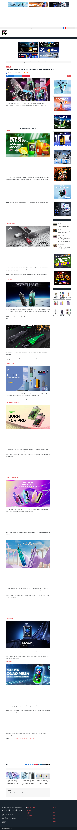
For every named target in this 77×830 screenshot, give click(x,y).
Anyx (8, 66)
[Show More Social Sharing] (31, 76)
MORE (65, 38)
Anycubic (54, 816)
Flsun (54, 815)
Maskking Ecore (10, 363)
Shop (72, 38)
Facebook (4, 821)
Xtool (54, 818)
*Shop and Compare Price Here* (8, 819)
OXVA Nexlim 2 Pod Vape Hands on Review (64, 231)
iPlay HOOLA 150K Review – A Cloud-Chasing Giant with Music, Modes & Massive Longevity (64, 248)
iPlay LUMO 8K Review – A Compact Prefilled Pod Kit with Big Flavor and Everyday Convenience (64, 239)
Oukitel (54, 819)
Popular (55, 219)
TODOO (28, 819)
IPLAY (28, 818)
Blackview (54, 810)
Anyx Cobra (9, 322)
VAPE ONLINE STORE (31, 807)
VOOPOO (29, 810)
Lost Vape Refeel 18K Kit (12, 477)
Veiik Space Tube (10, 223)
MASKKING (29, 815)
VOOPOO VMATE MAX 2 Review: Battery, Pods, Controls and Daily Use (12, 782)
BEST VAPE (43, 38)
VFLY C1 (8, 130)
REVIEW (60, 38)
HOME (2, 38)
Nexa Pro (9, 661)
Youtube (3, 822)
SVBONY (54, 807)
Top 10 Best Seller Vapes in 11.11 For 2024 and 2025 (22, 738)
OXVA (28, 812)
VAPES (37, 38)
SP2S (28, 816)
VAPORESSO (29, 809)
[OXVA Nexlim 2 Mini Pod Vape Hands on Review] (55, 224)
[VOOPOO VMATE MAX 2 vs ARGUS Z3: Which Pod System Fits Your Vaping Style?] (28, 775)
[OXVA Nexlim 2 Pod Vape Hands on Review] (55, 230)
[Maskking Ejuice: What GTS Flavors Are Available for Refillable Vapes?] (43, 775)
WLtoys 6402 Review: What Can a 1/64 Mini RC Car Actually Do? (19, 28)
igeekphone (10, 828)
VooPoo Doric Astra (11, 537)
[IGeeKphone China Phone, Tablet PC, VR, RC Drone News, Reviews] (4, 33)
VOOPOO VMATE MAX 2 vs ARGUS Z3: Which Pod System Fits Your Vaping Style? (28, 782)
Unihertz (54, 813)
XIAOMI (68, 219)
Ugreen (54, 822)
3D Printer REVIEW (62, 219)
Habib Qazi (11, 72)
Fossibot (54, 812)
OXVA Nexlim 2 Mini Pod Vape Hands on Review (64, 225)
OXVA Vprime (10, 279)
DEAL (69, 38)
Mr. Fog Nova (10, 618)
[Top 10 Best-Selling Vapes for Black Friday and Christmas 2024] (28, 89)
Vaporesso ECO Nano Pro (13, 402)
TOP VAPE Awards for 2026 (29, 38)
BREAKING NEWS (8, 38)
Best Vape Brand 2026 (51, 38)
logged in (13, 792)
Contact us (4, 814)
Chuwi (54, 809)
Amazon (15, 38)
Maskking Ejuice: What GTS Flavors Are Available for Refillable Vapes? (43, 782)
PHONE (19, 38)
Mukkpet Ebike (55, 821)
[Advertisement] (38, 17)
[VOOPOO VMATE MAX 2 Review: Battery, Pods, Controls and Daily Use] (13, 775)
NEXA (28, 813)
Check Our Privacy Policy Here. (7, 815)
